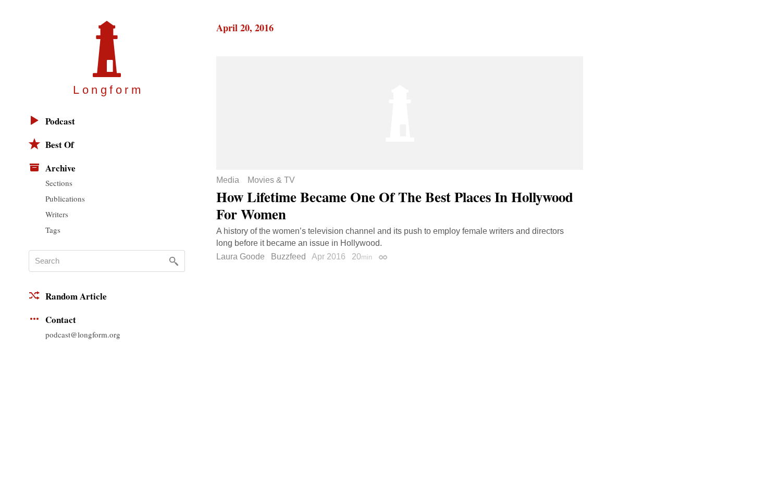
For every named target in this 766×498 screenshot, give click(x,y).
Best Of (59, 144)
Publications (65, 198)
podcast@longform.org (82, 334)
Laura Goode (240, 256)
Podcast (60, 121)
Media (227, 180)
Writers (56, 214)
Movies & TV (271, 180)
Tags (52, 230)
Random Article (76, 296)
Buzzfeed (288, 256)
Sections (58, 183)
